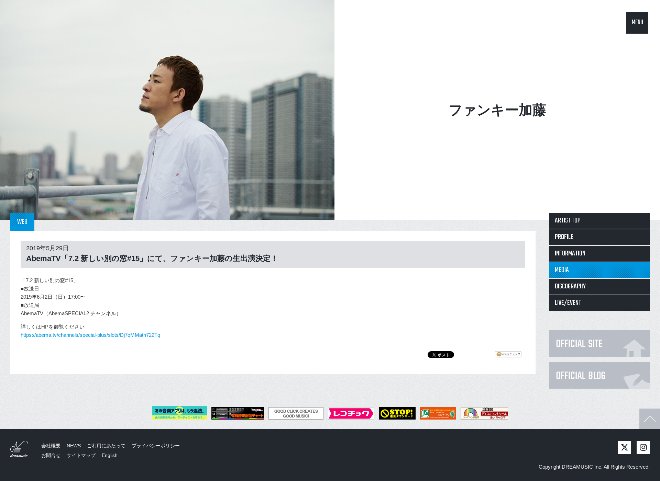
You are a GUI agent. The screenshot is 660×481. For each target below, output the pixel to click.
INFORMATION (570, 253)
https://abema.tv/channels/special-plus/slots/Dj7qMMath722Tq (90, 335)
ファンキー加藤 (497, 109)
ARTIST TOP (568, 220)
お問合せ (50, 455)
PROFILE (564, 237)
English (110, 455)
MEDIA (562, 270)
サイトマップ (81, 455)
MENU (637, 22)
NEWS (74, 445)
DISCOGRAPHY (570, 286)
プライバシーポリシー (156, 445)
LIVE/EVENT (568, 303)
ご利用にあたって (106, 445)
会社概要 (50, 445)
